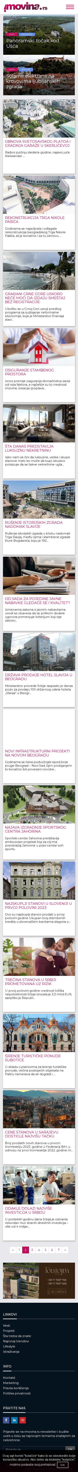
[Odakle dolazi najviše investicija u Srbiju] (39, 1185)
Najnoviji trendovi (16, 1341)
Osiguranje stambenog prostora (29, 372)
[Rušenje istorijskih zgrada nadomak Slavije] (39, 500)
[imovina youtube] (22, 1420)
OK (70, 1449)
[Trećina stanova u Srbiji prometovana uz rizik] (39, 957)
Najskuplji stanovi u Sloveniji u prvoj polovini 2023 (38, 906)
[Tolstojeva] (39, 1281)
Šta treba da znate (17, 1336)
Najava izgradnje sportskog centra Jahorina (35, 829)
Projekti (9, 1331)
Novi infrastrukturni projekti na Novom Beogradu (37, 753)
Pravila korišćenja (16, 1388)
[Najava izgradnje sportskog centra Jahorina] (39, 804)
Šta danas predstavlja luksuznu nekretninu (29, 448)
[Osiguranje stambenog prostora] (39, 347)
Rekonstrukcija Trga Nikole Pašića (35, 220)
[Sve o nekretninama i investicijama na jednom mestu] (39, 7)
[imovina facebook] (6, 1420)
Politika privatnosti (17, 1393)
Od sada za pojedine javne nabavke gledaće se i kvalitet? (37, 601)
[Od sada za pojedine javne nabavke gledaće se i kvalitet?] (39, 576)
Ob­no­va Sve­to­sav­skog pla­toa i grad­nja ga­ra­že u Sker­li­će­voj (38, 144)
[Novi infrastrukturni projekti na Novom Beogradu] (39, 728)
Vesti (6, 1325)
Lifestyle (9, 1346)
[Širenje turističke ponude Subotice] (39, 1033)
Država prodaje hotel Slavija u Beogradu (38, 677)
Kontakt (9, 1378)
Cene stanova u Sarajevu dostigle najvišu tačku (31, 1134)
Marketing (11, 1383)
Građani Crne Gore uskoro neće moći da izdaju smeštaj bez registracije (35, 298)
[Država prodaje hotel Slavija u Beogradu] (39, 652)
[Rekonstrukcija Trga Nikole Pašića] (39, 195)
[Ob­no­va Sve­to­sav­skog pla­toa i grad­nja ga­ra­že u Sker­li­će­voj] (39, 118)
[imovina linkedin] (14, 1420)
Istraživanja (11, 1351)
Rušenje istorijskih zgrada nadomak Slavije (34, 525)
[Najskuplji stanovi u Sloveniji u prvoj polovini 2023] (39, 881)
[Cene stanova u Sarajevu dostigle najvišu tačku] (39, 1109)
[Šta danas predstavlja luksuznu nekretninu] (39, 423)
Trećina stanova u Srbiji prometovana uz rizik (30, 982)
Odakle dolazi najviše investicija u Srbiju (28, 1210)
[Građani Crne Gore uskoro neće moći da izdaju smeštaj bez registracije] (39, 271)
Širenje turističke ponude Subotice (33, 1058)
